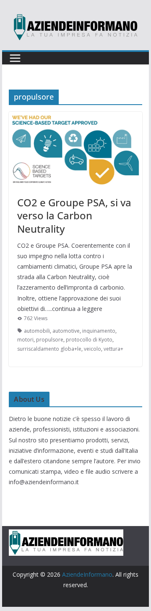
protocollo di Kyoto (89, 339)
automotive (66, 330)
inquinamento (98, 330)
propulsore (49, 339)
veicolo (92, 348)
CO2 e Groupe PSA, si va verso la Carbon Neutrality (74, 215)
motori (25, 339)
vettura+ (113, 348)
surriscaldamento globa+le (49, 348)
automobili (37, 330)
